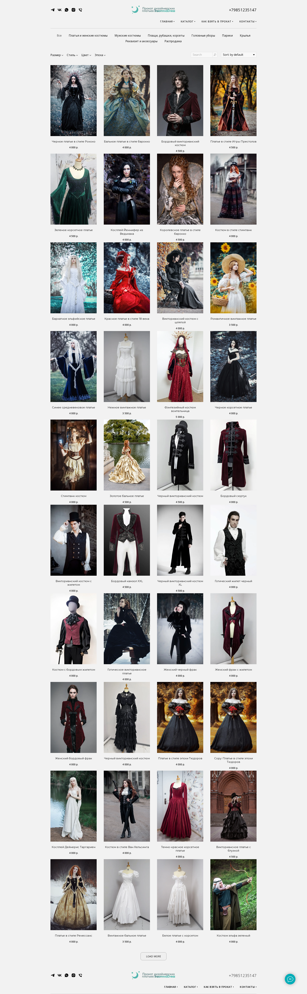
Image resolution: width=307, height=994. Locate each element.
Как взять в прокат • (217, 21)
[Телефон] (80, 11)
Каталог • (188, 21)
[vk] (59, 11)
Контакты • (248, 21)
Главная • (167, 21)
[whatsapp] (66, 11)
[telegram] (52, 11)
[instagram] (73, 11)
